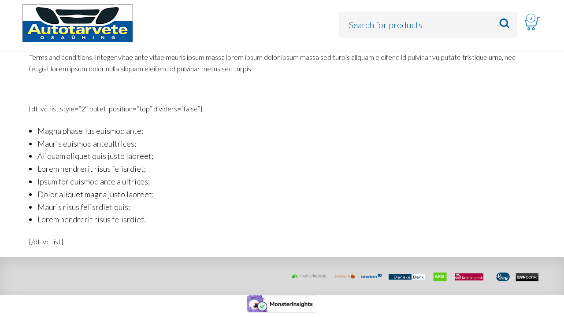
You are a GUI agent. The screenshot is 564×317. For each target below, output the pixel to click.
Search (504, 23)
